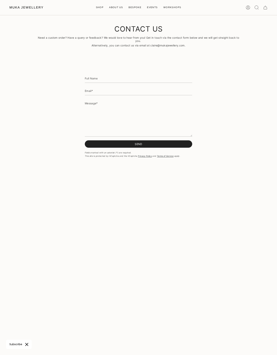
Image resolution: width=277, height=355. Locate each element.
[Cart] (265, 7)
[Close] (26, 344)
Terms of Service (165, 156)
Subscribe (15, 344)
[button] (99, 7)
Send (138, 144)
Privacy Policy (145, 156)
